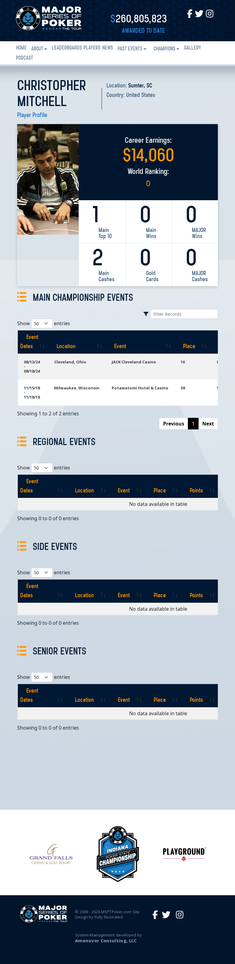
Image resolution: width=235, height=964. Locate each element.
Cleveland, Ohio (70, 362)
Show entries (43, 323)
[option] (51, 854)
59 (183, 388)
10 (183, 362)
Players (92, 48)
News (107, 48)
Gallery (192, 48)
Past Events (130, 49)
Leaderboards (67, 48)
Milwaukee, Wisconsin (76, 388)
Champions (164, 49)
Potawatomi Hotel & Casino (140, 388)
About (37, 49)
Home (21, 48)
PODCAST (24, 58)
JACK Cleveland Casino (134, 362)
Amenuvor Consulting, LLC (105, 941)
